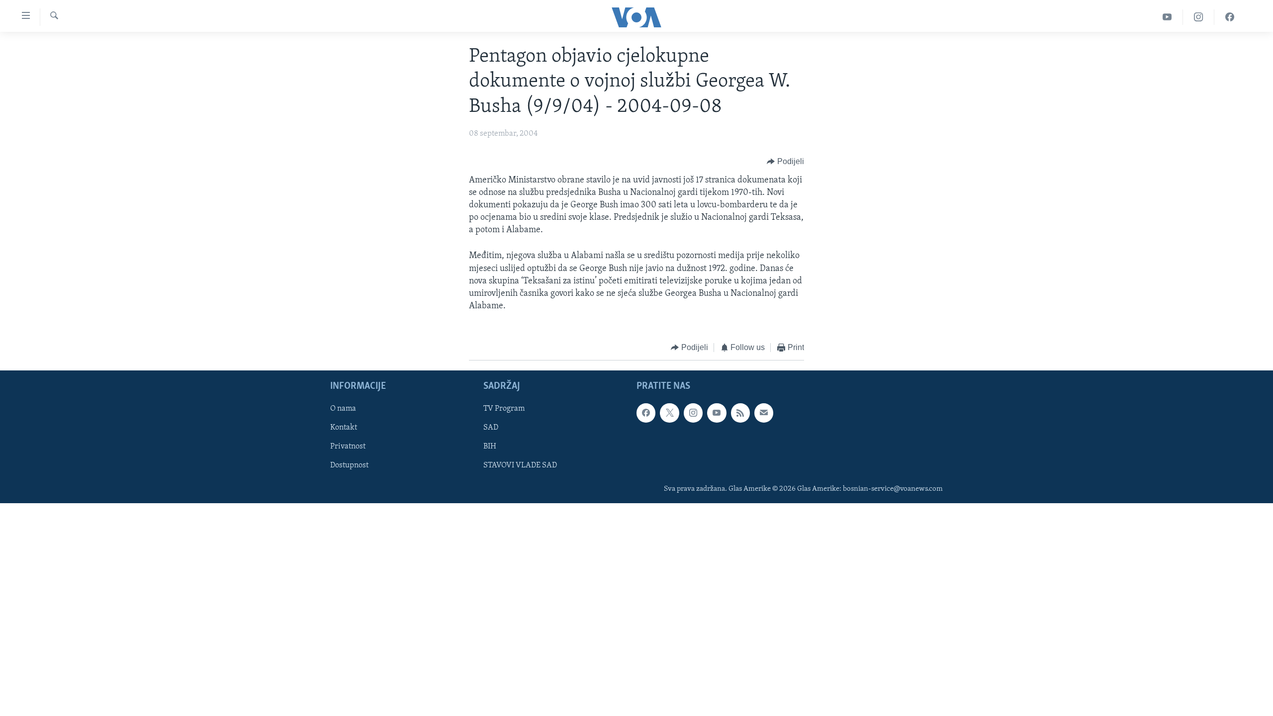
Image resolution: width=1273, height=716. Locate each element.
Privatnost (347, 446)
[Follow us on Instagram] (693, 412)
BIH (489, 446)
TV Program (504, 409)
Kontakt (343, 428)
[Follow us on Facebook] (645, 412)
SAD (490, 428)
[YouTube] (1167, 17)
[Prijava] (763, 412)
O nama (343, 409)
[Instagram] (1198, 17)
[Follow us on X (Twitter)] (669, 412)
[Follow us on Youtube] (716, 412)
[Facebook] (1229, 17)
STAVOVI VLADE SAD (520, 465)
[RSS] (740, 412)
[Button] (785, 162)
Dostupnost (349, 465)
